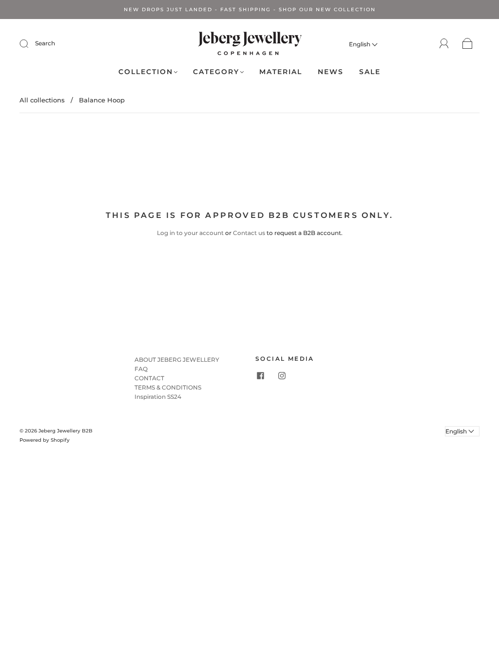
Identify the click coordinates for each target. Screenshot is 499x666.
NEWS (331, 72)
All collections (42, 100)
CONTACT (149, 378)
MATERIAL (280, 72)
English (360, 44)
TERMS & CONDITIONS (167, 387)
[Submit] (30, 43)
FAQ (141, 368)
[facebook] (260, 376)
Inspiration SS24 (157, 396)
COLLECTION (145, 72)
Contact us (249, 232)
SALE (370, 72)
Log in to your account (190, 232)
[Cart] (468, 44)
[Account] (444, 43)
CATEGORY (216, 72)
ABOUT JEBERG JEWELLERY (176, 359)
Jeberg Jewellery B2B (65, 431)
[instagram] (281, 376)
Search (45, 43)
